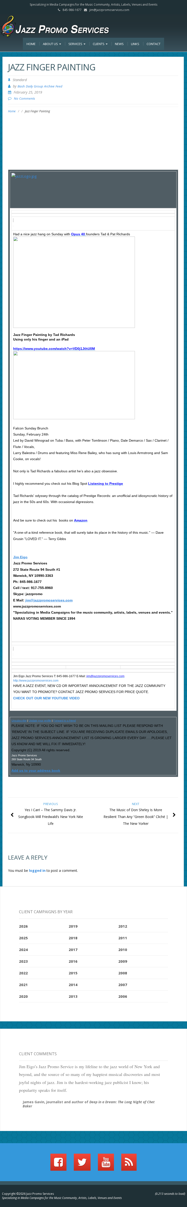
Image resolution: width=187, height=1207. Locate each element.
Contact (153, 44)
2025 (23, 937)
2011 (122, 937)
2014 (73, 984)
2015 (73, 972)
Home (31, 44)
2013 (73, 996)
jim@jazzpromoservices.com (109, 10)
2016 (73, 961)
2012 (122, 926)
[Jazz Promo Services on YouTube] (106, 1164)
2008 (122, 972)
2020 (23, 996)
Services (75, 44)
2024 (23, 949)
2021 (23, 984)
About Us (51, 44)
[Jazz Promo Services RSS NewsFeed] (129, 1164)
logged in (37, 870)
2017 (73, 949)
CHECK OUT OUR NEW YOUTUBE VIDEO (46, 698)
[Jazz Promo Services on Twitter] (82, 1164)
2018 (73, 937)
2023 (23, 961)
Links (135, 44)
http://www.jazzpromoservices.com (35, 680)
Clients (99, 44)
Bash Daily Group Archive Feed (40, 86)
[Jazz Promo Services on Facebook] (58, 1164)
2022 (23, 972)
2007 (122, 984)
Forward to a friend (64, 720)
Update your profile (40, 720)
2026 (23, 926)
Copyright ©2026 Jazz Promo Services (28, 1194)
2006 (122, 996)
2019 (73, 926)
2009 (122, 961)
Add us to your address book (35, 770)
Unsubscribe (19, 720)
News (119, 44)
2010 (122, 949)
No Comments (24, 98)
